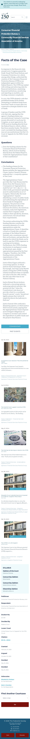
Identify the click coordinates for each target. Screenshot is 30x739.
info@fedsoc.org (16, 730)
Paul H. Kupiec (9, 408)
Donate (22, 735)
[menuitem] (2, 49)
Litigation (20, 508)
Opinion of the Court (10, 571)
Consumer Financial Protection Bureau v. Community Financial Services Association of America (15, 51)
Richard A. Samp (4, 544)
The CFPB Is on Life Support (9, 543)
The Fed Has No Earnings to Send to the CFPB (14, 450)
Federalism (9, 419)
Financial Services (11, 375)
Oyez (8, 65)
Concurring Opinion (10, 577)
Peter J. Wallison (4, 363)
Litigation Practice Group (14, 560)
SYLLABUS (7, 568)
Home (2, 49)
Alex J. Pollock (3, 451)
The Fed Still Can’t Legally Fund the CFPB (13, 407)
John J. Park (3, 497)
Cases (7, 49)
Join (7, 735)
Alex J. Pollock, (4, 408)
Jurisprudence (21, 462)
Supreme (12, 49)
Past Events (15, 331)
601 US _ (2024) (5, 640)
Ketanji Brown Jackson (9, 585)
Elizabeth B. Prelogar (7, 679)
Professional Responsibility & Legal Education (14, 509)
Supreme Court (21, 375)
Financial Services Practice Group (17, 379)
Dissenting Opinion (10, 589)
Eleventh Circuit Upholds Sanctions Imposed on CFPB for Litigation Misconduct (14, 496)
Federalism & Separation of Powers (11, 377)
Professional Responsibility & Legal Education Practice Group (14, 512)
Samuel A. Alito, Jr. (8, 591)
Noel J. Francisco (6, 685)
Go (15, 704)
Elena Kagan (6, 579)
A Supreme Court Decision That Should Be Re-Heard (14, 361)
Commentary (15, 326)
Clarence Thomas (8, 573)
